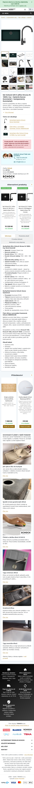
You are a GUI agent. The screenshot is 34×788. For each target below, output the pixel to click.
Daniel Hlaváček (19, 778)
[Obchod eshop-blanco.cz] (17, 730)
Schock (10, 168)
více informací (28, 754)
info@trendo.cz (21, 162)
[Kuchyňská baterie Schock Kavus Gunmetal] (5, 121)
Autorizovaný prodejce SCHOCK (13, 740)
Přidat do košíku (9, 426)
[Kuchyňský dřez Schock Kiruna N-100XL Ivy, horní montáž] (5, 134)
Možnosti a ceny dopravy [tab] (17, 242)
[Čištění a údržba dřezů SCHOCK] (17, 524)
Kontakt (4, 749)
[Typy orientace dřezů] (17, 560)
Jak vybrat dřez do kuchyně (12, 466)
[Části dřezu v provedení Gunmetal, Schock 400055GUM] (5, 127)
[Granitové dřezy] (17, 595)
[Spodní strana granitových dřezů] (17, 489)
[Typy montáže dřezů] (17, 630)
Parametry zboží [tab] (24, 236)
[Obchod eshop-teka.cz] (27, 734)
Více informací (9, 112)
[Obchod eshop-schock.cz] (27, 730)
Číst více (5, 476)
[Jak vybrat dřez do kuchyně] (17, 453)
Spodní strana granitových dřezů (14, 502)
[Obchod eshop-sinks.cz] (6, 734)
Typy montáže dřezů (10, 643)
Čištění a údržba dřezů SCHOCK (14, 537)
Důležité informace (8, 743)
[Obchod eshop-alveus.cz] (17, 734)
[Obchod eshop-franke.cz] (6, 730)
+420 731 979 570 (21, 157)
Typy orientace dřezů (10, 573)
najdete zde (22, 6)
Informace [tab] (8, 236)
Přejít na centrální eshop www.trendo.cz (17, 725)
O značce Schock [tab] (17, 239)
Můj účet (4, 746)
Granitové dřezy (8, 608)
